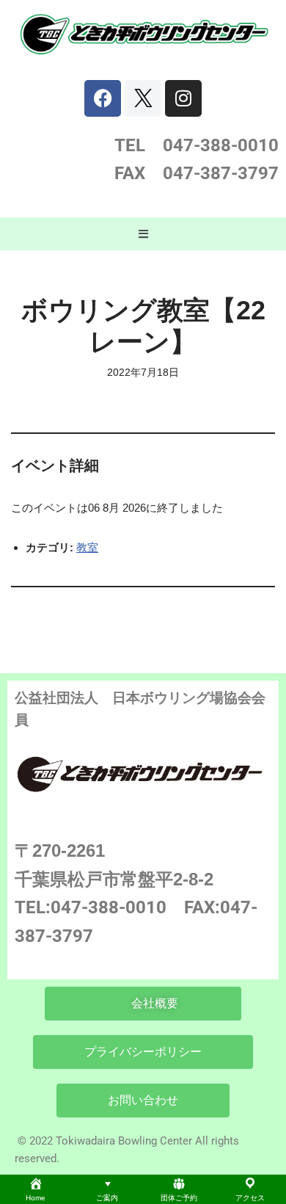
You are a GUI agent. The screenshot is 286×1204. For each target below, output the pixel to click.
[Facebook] (102, 98)
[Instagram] (183, 98)
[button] (143, 234)
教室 (87, 547)
